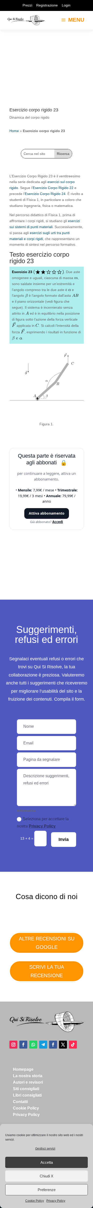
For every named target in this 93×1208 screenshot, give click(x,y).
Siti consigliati (26, 1089)
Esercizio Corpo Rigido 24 (45, 194)
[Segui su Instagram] (13, 1045)
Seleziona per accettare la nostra (43, 822)
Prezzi (27, 5)
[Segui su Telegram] (43, 1045)
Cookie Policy (34, 1201)
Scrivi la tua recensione (46, 971)
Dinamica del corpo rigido (29, 117)
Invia (64, 839)
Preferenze (47, 1190)
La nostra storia (27, 1076)
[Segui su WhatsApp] (33, 1045)
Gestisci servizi (45, 1148)
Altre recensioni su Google (46, 943)
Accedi (57, 522)
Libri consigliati (27, 1095)
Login (66, 5)
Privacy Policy (55, 1201)
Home (14, 131)
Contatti (20, 1102)
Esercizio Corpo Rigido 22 (53, 188)
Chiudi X (46, 1176)
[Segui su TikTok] (73, 1045)
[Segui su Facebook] (23, 1045)
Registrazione (47, 5)
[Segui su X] (63, 1045)
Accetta (46, 1162)
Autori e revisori (28, 1082)
